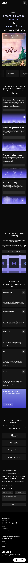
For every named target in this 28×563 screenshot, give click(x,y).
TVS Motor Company (7, 538)
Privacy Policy (5, 528)
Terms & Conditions (6, 531)
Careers (3, 546)
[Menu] (24, 2)
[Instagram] (2, 488)
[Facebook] (4, 488)
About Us (4, 544)
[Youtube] (12, 488)
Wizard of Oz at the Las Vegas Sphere (11, 536)
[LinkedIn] (9, 488)
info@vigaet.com (6, 518)
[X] (7, 488)
